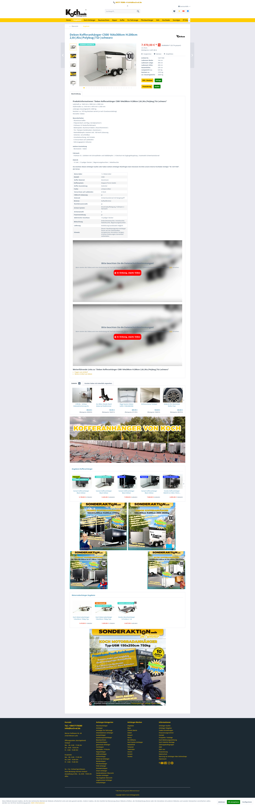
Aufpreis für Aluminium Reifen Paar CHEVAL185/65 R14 (172, 405)
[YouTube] (183, 11)
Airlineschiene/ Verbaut (149, 404)
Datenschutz (163, 754)
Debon (130, 733)
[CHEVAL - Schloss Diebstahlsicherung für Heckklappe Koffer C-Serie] (82, 395)
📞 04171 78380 (119, 2)
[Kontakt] (179, 11)
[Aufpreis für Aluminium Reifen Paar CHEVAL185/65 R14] (173, 395)
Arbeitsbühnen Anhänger (104, 733)
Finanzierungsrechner (166, 733)
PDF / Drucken (147, 80)
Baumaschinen (101, 740)
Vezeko (130, 756)
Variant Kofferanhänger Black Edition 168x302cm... (104, 492)
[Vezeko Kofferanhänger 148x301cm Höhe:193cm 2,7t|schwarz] (150, 481)
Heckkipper (100, 747)
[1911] (89, 570)
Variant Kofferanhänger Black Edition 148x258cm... (81, 492)
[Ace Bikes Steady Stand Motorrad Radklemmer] (105, 395)
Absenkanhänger (102, 726)
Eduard (130, 735)
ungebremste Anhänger (104, 780)
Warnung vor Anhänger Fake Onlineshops (173, 756)
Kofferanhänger (101, 754)
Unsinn (130, 752)
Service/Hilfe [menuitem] (184, 6)
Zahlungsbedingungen (166, 745)
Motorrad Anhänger (102, 759)
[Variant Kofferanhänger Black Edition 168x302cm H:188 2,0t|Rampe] (127, 481)
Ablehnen (221, 802)
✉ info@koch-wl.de (134, 2)
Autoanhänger (101, 735)
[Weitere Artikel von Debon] (180, 36)
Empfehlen (169, 54)
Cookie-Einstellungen (166, 730)
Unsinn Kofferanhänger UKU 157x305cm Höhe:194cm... (172, 492)
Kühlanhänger (101, 756)
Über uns (162, 749)
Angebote (131, 726)
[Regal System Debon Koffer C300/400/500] (127, 395)
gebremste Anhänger (103, 745)
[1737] (152, 527)
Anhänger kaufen (165, 726)
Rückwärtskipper (101, 768)
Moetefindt (131, 745)
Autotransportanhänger (104, 737)
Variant (130, 754)
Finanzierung (146, 86)
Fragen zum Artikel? (81, 372)
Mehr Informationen (38, 803)
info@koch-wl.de (72, 728)
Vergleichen (147, 54)
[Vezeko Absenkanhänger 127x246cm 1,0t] (127, 607)
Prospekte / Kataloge (166, 737)
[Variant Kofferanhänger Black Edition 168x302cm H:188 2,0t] (105, 481)
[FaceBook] (188, 11)
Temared (130, 747)
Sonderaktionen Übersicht (105, 773)
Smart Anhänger (101, 771)
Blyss (129, 728)
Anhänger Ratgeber (165, 728)
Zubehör (75, 383)
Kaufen (157, 86)
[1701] (103, 527)
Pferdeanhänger (101, 764)
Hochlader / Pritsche (103, 749)
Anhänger (99, 728)
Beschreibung (76, 94)
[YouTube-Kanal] (162, 763)
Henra (130, 737)
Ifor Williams (132, 740)
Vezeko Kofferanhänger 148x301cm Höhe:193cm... (149, 492)
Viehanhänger (101, 782)
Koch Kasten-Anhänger (135, 742)
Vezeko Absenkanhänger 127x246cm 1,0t (126, 618)
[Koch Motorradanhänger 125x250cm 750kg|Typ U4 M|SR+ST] (82, 607)
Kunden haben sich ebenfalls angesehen (98, 383)
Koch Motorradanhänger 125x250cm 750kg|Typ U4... (81, 618)
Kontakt (161, 735)
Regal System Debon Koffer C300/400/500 (126, 405)
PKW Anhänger (101, 766)
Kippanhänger (101, 752)
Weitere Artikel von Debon (83, 374)
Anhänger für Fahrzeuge (104, 730)
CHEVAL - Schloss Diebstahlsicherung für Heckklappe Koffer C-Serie (81, 405)
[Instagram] (169, 763)
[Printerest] (172, 763)
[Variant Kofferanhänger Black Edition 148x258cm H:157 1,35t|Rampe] (82, 481)
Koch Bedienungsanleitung (168, 740)
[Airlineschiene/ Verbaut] (150, 395)
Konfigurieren (247, 802)
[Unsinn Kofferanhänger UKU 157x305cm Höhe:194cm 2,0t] (173, 481)
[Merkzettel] (174, 11)
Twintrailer (131, 749)
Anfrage (158, 80)
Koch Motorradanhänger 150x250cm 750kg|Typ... (104, 618)
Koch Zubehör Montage (167, 742)
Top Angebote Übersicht (104, 778)
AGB (160, 747)
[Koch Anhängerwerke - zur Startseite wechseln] (76, 13)
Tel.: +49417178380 (73, 725)
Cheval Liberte (132, 730)
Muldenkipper (101, 761)
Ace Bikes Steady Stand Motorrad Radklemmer (104, 405)
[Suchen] (138, 11)
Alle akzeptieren (233, 802)
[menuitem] (122, 11)
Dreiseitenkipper (101, 742)
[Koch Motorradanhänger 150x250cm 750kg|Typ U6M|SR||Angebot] (105, 607)
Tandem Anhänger (102, 775)
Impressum (162, 759)
